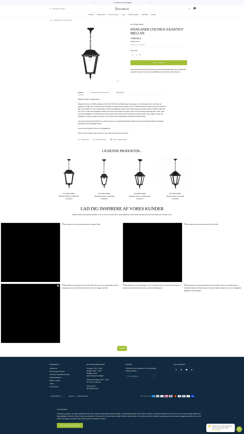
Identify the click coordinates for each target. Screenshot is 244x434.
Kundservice (85, 139)
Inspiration (144, 14)
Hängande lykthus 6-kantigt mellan (140, 196)
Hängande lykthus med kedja (175, 196)
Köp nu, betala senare (120, 139)
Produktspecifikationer (99, 92)
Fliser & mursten (113, 14)
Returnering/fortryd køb (57, 371)
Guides (52, 383)
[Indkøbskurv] (193, 9)
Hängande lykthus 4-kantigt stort (69, 196)
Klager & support (55, 380)
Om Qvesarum (54, 386)
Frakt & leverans (101, 139)
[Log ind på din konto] (189, 9)
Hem (51, 20)
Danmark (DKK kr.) (56, 396)
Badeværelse (101, 14)
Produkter (91, 14)
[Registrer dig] (154, 376)
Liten (95, 133)
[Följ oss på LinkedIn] (191, 369)
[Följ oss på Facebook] (176, 369)
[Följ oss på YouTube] (186, 369)
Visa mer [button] (122, 348)
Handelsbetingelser (56, 377)
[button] (30, 252)
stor (106, 133)
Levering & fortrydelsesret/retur (60, 374)
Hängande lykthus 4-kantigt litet (104, 196)
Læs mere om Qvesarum (70, 425)
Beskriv (80, 92)
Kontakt (153, 14)
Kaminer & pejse (133, 14)
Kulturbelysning (136, 24)
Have (123, 14)
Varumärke (120, 92)
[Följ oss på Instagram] (181, 369)
